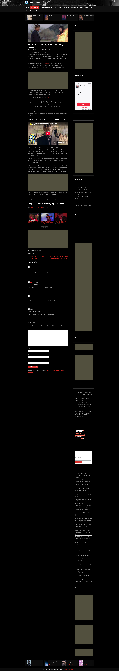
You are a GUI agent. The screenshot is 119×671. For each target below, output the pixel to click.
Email (29, 354)
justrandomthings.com (80, 435)
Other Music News (71, 7)
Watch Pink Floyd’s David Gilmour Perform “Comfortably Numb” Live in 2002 (36, 662)
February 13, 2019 (50, 97)
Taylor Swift (83, 414)
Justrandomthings (34, 2)
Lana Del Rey (84, 406)
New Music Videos (53, 664)
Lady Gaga (79, 406)
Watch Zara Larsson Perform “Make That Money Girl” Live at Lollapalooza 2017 (72, 16)
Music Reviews (46, 7)
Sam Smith (87, 409)
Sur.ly (82, 438)
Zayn (83, 416)
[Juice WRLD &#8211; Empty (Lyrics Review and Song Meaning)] (61, 217)
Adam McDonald (42, 49)
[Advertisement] (48, 80)
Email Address (78, 457)
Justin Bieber (83, 402)
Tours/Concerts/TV (85, 7)
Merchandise (37, 10)
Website (29, 360)
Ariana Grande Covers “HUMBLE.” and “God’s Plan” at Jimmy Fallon (36, 16)
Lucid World (47, 63)
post (60, 194)
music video (83, 408)
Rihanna (81, 409)
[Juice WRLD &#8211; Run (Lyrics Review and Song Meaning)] (34, 217)
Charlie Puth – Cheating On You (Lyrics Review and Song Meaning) (88, 16)
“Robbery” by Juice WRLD (36, 207)
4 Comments (51, 50)
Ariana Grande (79, 392)
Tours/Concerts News (72, 18)
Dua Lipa (88, 396)
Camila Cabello (83, 394)
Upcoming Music (58, 7)
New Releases (34, 7)
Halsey (80, 400)
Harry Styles (86, 400)
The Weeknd (78, 416)
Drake (83, 396)
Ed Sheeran (79, 398)
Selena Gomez (79, 411)
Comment (30, 329)
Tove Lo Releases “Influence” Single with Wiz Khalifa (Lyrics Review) (53, 16)
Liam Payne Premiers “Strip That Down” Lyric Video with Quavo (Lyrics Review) (72, 662)
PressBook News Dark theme (70, 669)
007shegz (32, 282)
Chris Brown (78, 396)
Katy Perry (82, 404)
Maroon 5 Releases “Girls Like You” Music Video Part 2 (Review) (53, 662)
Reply (29, 276)
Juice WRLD (31, 253)
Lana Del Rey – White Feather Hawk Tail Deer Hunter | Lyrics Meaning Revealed (83, 520)
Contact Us (29, 10)
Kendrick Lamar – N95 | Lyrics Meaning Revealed (88, 662)
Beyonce (87, 392)
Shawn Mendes (86, 411)
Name (29, 348)
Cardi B (89, 394)
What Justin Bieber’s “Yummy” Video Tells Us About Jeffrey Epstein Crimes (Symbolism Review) (83, 557)
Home (27, 7)
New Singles (38, 250)
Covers (33, 18)
